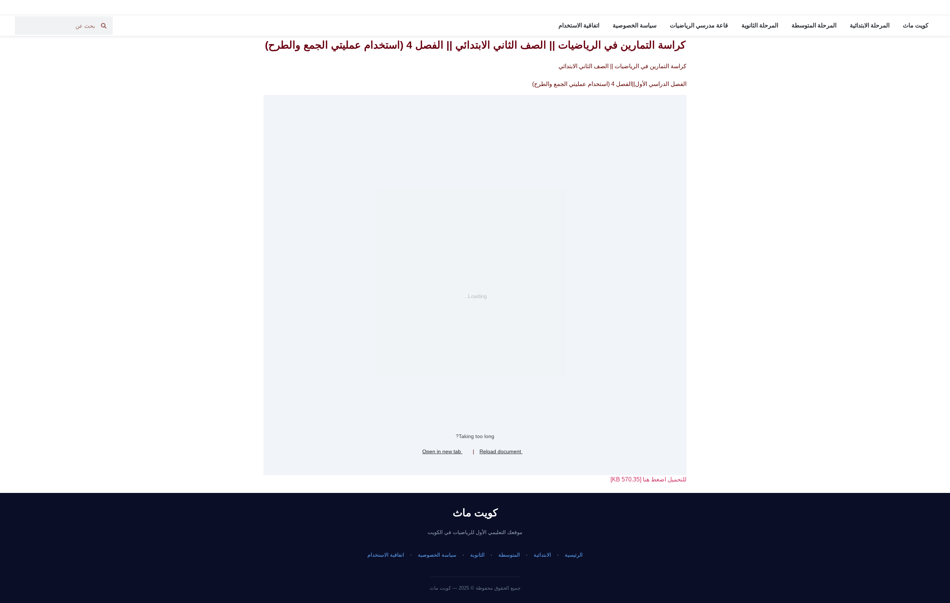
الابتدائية (542, 555)
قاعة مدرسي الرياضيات (699, 25)
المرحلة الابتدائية (870, 25)
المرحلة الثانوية (759, 25)
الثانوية (477, 555)
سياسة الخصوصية (634, 25)
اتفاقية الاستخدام (578, 25)
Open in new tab (442, 451)
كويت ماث (915, 25)
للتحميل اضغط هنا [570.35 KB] (648, 479)
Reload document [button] (500, 451)
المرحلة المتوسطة (814, 25)
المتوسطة (509, 555)
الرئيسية (574, 555)
